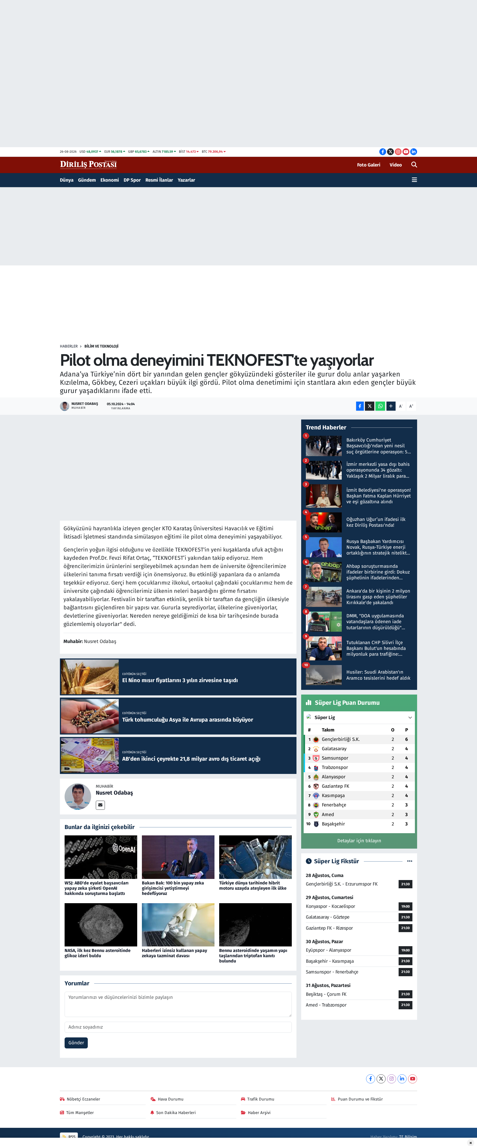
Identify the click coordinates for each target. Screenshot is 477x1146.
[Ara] (414, 165)
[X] (381, 1078)
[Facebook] (370, 1078)
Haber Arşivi (259, 1112)
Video (396, 165)
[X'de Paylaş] (369, 406)
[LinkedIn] (402, 1078)
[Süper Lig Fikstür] (409, 861)
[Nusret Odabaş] (78, 796)
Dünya (66, 180)
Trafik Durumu (260, 1099)
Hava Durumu (171, 1099)
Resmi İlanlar (159, 180)
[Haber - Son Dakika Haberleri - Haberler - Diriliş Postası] (89, 165)
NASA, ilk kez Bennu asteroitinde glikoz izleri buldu (98, 953)
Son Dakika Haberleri (176, 1112)
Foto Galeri (368, 165)
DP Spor (132, 180)
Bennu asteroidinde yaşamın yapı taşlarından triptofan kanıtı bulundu (253, 956)
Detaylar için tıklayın (359, 841)
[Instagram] (391, 1078)
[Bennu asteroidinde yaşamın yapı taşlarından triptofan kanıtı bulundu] (255, 924)
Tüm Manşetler (80, 1112)
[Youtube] (412, 1078)
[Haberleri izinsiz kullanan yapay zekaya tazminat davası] (178, 924)
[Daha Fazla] (391, 406)
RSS (71, 1136)
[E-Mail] (100, 805)
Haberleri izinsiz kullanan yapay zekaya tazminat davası (174, 953)
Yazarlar (186, 180)
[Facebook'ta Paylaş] (360, 406)
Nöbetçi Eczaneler (83, 1099)
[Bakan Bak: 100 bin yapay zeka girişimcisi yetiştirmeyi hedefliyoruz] (178, 857)
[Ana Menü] (414, 180)
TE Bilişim (408, 1136)
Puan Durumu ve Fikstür (360, 1099)
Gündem (87, 180)
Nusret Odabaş (114, 792)
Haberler (69, 346)
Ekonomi (109, 180)
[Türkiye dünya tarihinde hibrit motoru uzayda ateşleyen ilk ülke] (255, 857)
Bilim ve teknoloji (101, 346)
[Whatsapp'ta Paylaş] (380, 406)
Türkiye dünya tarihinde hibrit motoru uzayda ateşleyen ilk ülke (253, 885)
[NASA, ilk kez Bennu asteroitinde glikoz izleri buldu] (101, 924)
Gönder (76, 1043)
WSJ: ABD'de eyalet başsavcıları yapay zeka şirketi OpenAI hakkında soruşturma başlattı (97, 888)
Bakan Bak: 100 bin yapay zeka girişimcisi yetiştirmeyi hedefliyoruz (173, 888)
